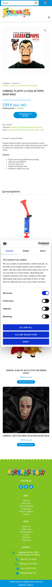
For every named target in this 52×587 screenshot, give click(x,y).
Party (40, 127)
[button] (45, 30)
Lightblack (30, 585)
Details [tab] (26, 251)
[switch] (45, 301)
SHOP (26, 521)
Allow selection (26, 334)
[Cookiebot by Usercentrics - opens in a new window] (38, 243)
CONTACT (26, 547)
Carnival (13, 127)
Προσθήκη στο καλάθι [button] (26, 382)
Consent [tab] (9, 251)
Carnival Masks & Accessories (27, 127)
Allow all (26, 327)
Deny (26, 342)
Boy (7, 130)
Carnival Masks (21, 130)
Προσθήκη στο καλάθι (25, 115)
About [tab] (42, 251)
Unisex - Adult (39, 130)
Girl (28, 130)
